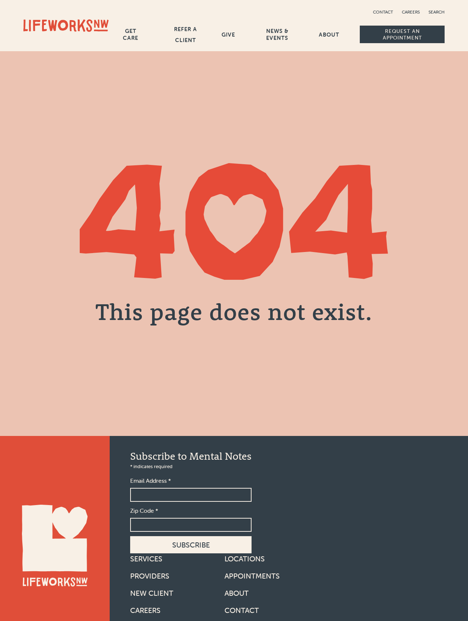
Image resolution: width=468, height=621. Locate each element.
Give (228, 34)
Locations (244, 558)
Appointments (252, 575)
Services (146, 558)
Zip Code (144, 510)
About (329, 34)
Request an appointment (402, 34)
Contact (383, 12)
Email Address (150, 480)
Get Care (130, 34)
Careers (411, 12)
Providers (149, 575)
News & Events (277, 34)
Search (437, 12)
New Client (151, 593)
